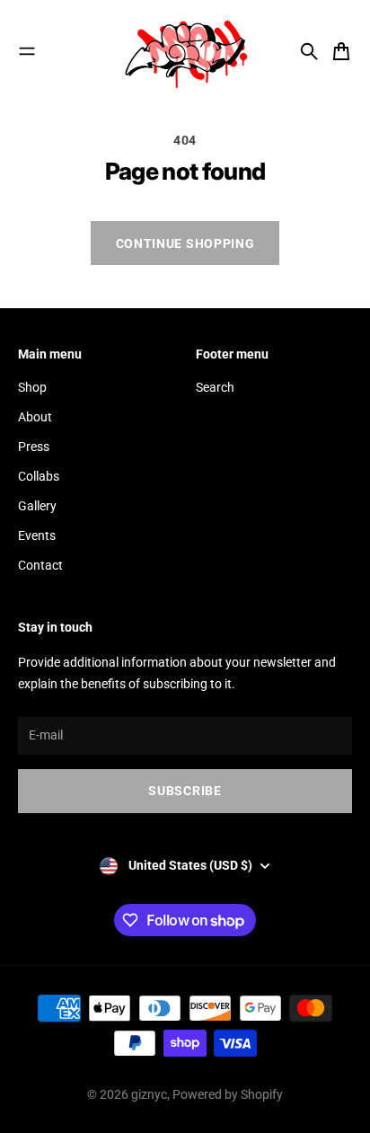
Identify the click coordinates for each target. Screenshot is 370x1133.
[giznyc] (185, 51)
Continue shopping (185, 243)
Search (215, 387)
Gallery (37, 506)
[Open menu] (27, 51)
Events (37, 535)
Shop (32, 387)
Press (33, 446)
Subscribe (184, 790)
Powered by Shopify (227, 1094)
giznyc (149, 1094)
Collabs (38, 476)
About (35, 417)
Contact (40, 565)
